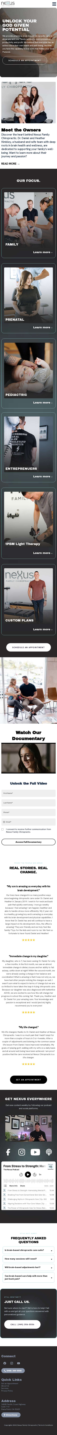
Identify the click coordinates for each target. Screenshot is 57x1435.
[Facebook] (4, 1363)
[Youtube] (18, 1363)
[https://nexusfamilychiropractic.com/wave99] (28, 519)
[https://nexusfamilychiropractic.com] (8, 3)
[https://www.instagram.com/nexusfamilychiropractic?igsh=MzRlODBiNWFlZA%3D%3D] (21, 1152)
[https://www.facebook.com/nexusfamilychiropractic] (8, 1152)
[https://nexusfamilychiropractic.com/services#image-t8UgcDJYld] (28, 370)
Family (11, 244)
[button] (54, 4)
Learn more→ (43, 252)
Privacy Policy (7, 1391)
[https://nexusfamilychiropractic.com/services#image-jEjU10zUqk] (28, 444)
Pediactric (16, 395)
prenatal (14, 319)
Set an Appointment (9, 1383)
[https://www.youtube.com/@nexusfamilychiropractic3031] (35, 1152)
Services (4, 1388)
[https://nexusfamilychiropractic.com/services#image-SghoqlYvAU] (28, 295)
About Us (5, 1386)
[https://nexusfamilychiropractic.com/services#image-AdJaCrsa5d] (28, 595)
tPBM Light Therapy (22, 544)
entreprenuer (20, 468)
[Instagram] (11, 1363)
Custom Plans (19, 620)
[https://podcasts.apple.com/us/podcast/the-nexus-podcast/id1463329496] (49, 1152)
